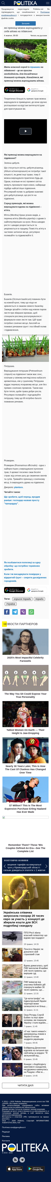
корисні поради (22, 599)
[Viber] (23, 612)
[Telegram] (15, 612)
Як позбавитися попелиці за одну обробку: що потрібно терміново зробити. (22, 566)
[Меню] (47, 3)
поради (39, 599)
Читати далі (25, 1085)
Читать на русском (38, 35)
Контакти (6, 1141)
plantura (18, 487)
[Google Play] (36, 1169)
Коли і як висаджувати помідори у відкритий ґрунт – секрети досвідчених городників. (25, 577)
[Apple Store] (14, 1169)
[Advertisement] (25, 264)
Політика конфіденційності (14, 1127)
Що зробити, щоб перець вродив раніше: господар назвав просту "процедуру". (22, 500)
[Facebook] (7, 612)
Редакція (6, 1132)
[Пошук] (3, 3)
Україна (10, 604)
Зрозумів (25, 23)
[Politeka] (25, 3)
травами (35, 67)
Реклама (6, 1136)
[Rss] (15, 1160)
